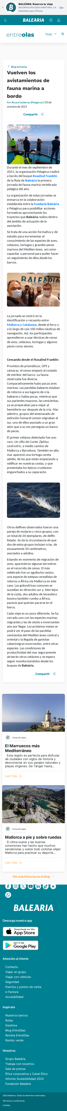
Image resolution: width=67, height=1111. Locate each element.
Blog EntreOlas (15, 1030)
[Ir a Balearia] (33, 20)
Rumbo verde (14, 1040)
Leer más (11, 776)
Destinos (11, 1025)
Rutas (9, 1020)
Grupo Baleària (15, 1059)
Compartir (30, 114)
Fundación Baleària (18, 1084)
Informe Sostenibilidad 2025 (24, 1079)
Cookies (6, 1105)
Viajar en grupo (15, 972)
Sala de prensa (15, 1069)
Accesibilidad (14, 997)
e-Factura (11, 992)
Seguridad (12, 982)
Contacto (11, 967)
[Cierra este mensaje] (3, 7)
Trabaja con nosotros (19, 1064)
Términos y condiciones (14, 1100)
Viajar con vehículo (18, 977)
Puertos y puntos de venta (23, 987)
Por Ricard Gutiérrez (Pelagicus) (25, 102)
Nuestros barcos (16, 1015)
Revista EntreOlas (17, 1035)
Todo (48, 34)
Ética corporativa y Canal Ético (26, 1074)
